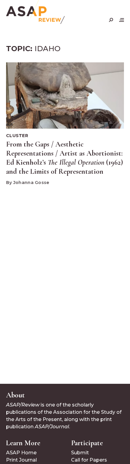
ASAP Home (21, 453)
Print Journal (21, 460)
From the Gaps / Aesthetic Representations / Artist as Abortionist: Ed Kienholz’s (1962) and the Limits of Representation (64, 158)
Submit (80, 453)
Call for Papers (89, 460)
